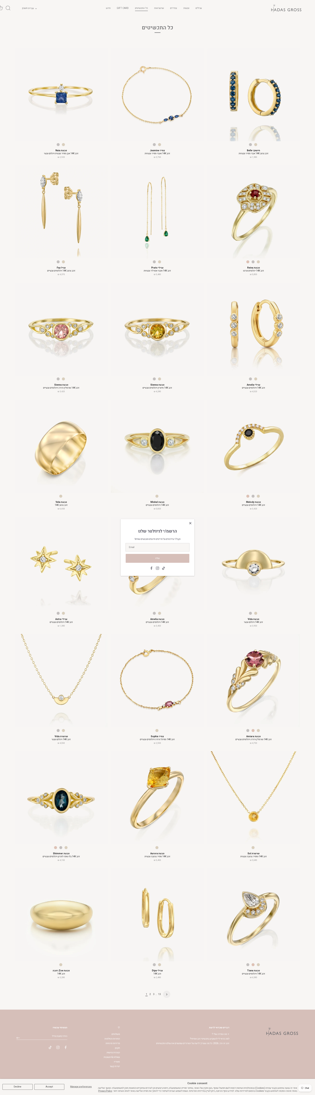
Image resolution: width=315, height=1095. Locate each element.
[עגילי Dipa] (157, 914)
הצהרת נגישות (113, 1052)
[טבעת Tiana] (253, 914)
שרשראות (159, 8)
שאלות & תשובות (112, 1057)
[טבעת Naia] (61, 94)
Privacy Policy (105, 1091)
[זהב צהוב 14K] (63, 144)
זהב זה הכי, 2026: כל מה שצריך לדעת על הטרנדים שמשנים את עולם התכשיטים (192, 1043)
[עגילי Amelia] (253, 329)
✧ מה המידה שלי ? (220, 1034)
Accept (49, 1086)
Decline (17, 1086)
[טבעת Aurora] (157, 797)
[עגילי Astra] (61, 563)
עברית (31, 8)
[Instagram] (157, 568)
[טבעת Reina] (253, 211)
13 (159, 994)
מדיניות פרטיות (113, 1043)
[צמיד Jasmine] (157, 94)
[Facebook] (151, 568)
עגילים (199, 8)
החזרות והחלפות (112, 1038)
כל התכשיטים (141, 8)
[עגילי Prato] (157, 211)
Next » (166, 994)
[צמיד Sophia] (157, 680)
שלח (157, 558)
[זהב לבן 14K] (58, 144)
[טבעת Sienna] (61, 329)
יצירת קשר (115, 1066)
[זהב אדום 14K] (247, 261)
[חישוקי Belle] (253, 94)
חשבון (25, 8)
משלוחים (116, 1034)
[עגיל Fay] (61, 211)
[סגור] (190, 523)
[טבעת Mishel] (157, 446)
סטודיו (117, 1061)
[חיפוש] (8, 8)
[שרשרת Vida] (61, 680)
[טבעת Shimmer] (61, 797)
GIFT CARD (123, 8)
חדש (108, 8)
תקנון (117, 1048)
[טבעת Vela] (61, 446)
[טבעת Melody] (253, 446)
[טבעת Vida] (253, 563)
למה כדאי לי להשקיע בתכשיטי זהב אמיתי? (209, 1038)
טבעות (186, 8)
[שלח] (18, 1037)
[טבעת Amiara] (253, 680)
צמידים (173, 8)
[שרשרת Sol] (253, 797)
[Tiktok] (163, 568)
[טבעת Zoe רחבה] (61, 914)
